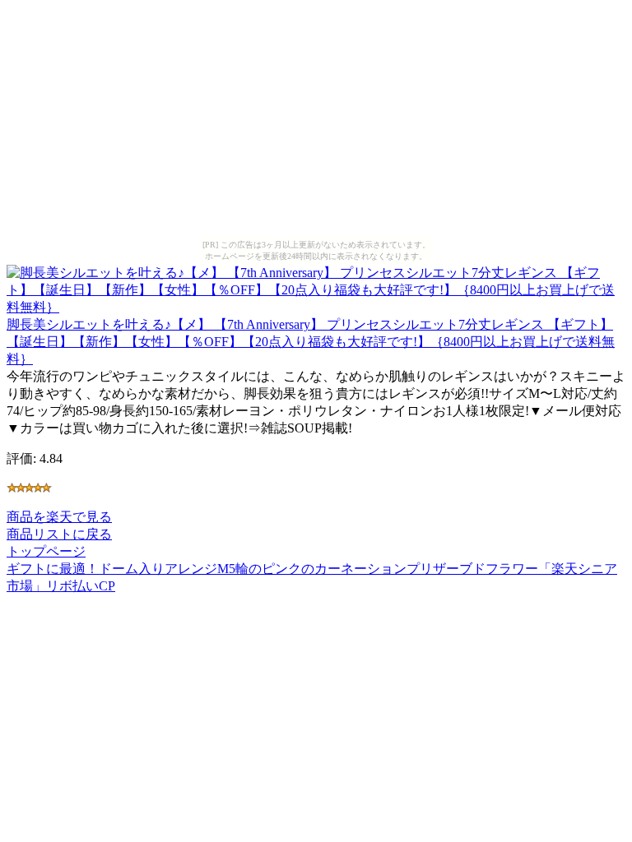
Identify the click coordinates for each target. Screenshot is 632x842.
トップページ (46, 551)
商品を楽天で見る (59, 517)
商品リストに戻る (59, 534)
